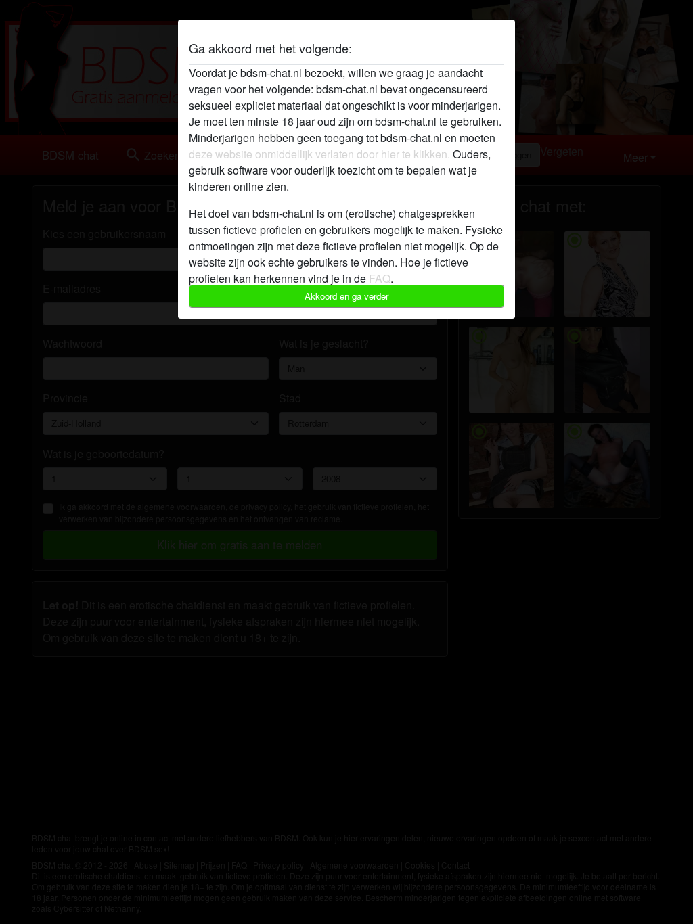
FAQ (379, 278)
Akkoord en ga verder (346, 296)
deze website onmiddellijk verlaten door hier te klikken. (319, 154)
